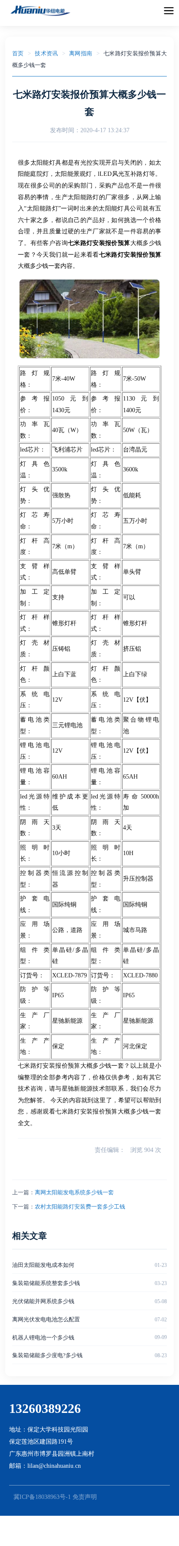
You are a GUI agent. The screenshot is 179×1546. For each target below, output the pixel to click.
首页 (18, 53)
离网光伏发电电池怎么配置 (46, 1319)
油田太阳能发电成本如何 (43, 1265)
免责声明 (85, 1497)
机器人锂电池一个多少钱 (43, 1337)
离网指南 (80, 53)
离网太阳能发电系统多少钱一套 (74, 1192)
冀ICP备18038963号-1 (42, 1497)
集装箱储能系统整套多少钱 (46, 1283)
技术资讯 (46, 53)
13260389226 (45, 1408)
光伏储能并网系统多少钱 (43, 1301)
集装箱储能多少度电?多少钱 (47, 1355)
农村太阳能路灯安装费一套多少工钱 (80, 1206)
